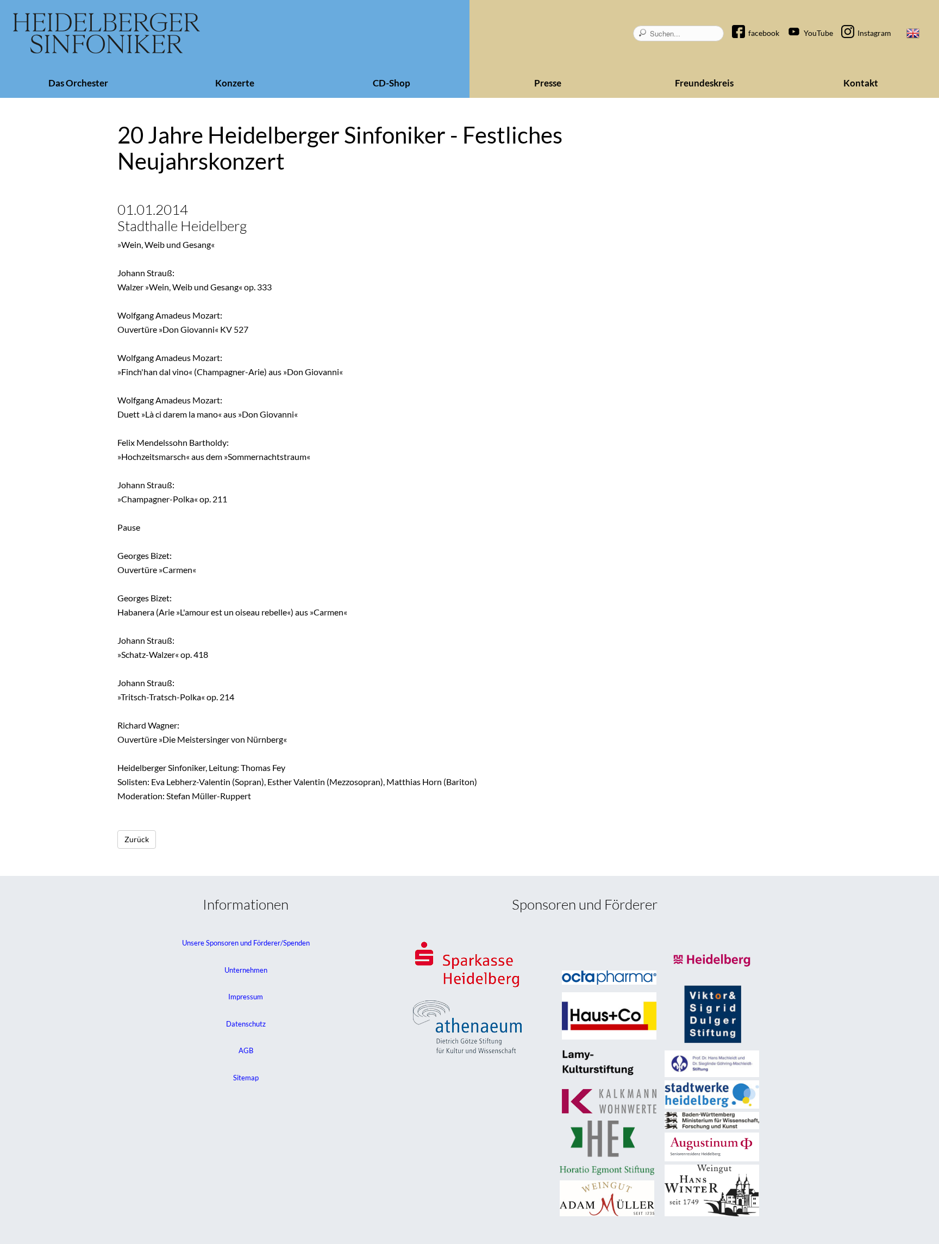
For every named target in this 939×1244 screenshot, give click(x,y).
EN (912, 33)
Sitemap (246, 1077)
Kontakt (860, 83)
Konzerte (234, 83)
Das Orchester (78, 83)
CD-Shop (391, 83)
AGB (246, 1050)
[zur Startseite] (106, 33)
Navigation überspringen (743, 24)
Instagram (874, 33)
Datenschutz (246, 1023)
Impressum (245, 996)
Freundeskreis (704, 83)
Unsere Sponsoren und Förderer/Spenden (246, 942)
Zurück (136, 839)
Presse (547, 83)
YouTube (818, 33)
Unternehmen (245, 970)
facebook (763, 33)
